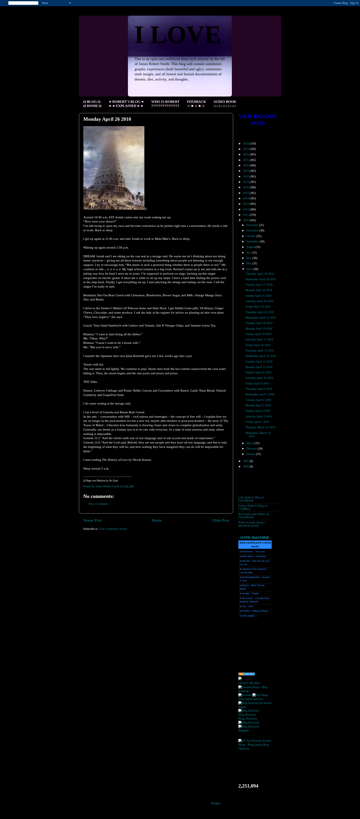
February (252, 448)
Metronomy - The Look (253, 551)
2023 (246, 149)
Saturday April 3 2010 (258, 416)
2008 (246, 466)
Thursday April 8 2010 (258, 389)
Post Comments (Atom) (113, 528)
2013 (246, 203)
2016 (246, 187)
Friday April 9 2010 (257, 383)
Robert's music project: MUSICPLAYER (251, 524)
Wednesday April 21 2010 (260, 317)
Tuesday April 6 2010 (258, 400)
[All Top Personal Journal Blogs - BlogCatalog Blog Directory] (257, 748)
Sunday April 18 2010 (258, 334)
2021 (246, 160)
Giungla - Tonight (250, 593)
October (251, 236)
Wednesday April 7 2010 (259, 394)
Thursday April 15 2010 (259, 350)
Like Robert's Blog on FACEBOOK (251, 499)
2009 (246, 461)
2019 (246, 170)
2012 (246, 209)
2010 (246, 220)
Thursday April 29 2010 (259, 273)
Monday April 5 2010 (258, 405)
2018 (246, 176)
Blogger (215, 803)
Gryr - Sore (247, 606)
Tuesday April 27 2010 (258, 284)
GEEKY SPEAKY (249, 683)
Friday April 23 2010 (257, 306)
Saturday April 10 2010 (259, 377)
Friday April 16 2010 (257, 345)
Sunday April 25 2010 (258, 295)
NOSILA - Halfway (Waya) (255, 611)
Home (157, 520)
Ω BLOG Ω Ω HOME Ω (92, 104)
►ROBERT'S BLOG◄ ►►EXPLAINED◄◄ (126, 104)
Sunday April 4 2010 (257, 410)
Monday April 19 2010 (258, 328)
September (253, 241)
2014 (246, 198)
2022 (246, 154)
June (249, 258)
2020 (246, 165)
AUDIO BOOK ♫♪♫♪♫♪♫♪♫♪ (224, 104)
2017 (246, 181)
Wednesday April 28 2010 (260, 279)
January (251, 454)
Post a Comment (98, 503)
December (252, 225)
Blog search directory (251, 699)
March (250, 443)
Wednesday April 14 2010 (260, 356)
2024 (246, 143)
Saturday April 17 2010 (259, 339)
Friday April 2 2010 (257, 421)
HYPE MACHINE (254, 537)
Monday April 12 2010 (258, 367)
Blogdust (243, 730)
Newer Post (92, 520)
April (249, 269)
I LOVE (177, 34)
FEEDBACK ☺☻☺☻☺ (196, 104)
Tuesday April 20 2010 (258, 323)
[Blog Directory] (248, 710)
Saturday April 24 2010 (259, 301)
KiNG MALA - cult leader (254, 556)
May (249, 263)
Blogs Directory (247, 718)
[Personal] (245, 695)
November (252, 230)
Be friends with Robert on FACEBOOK (253, 516)
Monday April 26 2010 (258, 290)
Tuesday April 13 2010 (258, 361)
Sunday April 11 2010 (258, 372)
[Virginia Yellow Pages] (246, 674)
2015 (246, 193)
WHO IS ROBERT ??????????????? (165, 104)
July (249, 252)
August (250, 247)
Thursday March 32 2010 (260, 427)
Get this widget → (248, 615)
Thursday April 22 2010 (259, 312)
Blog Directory (247, 714)
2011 (246, 214)
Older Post (220, 520)
